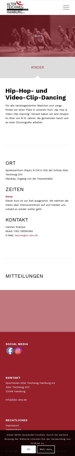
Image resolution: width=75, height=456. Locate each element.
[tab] (37, 69)
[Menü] (64, 7)
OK (28, 449)
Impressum (12, 425)
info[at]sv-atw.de (16, 399)
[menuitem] (64, 7)
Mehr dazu (46, 449)
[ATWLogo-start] (31, 7)
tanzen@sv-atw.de (26, 235)
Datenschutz (13, 429)
